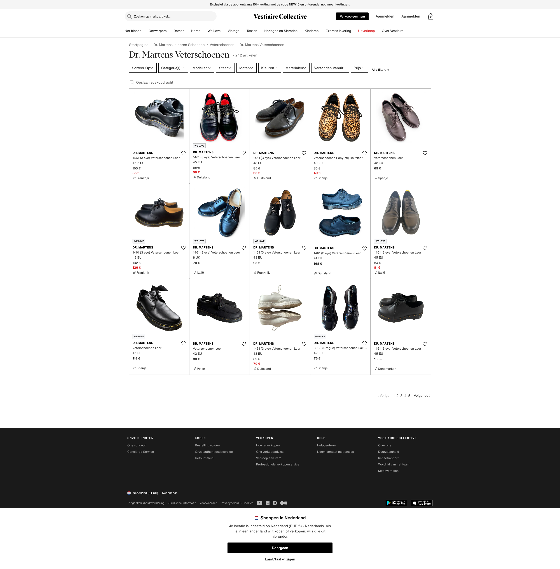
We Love (214, 30)
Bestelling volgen (207, 445)
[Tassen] (260, 31)
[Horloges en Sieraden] (301, 31)
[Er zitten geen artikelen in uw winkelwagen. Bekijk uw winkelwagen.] (431, 16)
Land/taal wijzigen (280, 559)
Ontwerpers (158, 30)
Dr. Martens (163, 44)
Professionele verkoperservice (277, 464)
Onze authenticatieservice (214, 451)
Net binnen (133, 30)
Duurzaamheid (388, 451)
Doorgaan (280, 547)
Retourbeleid (204, 458)
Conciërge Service (140, 451)
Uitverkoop (366, 30)
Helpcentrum (326, 445)
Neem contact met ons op (335, 451)
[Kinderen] (322, 31)
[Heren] (204, 31)
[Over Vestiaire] (407, 31)
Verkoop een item (352, 16)
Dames (179, 30)
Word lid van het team (394, 464)
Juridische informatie (182, 503)
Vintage (234, 30)
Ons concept (136, 445)
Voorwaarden (208, 503)
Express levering (338, 30)
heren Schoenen (191, 44)
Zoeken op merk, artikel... (152, 16)
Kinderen (311, 30)
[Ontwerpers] (170, 31)
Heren (196, 30)
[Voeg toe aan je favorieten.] (183, 153)
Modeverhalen (388, 471)
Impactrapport (388, 458)
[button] (431, 16)
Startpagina (139, 44)
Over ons (384, 445)
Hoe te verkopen (268, 445)
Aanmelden (385, 16)
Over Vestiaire (393, 30)
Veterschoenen (222, 44)
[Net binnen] (145, 31)
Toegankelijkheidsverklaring (145, 503)
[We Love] (224, 31)
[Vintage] (243, 31)
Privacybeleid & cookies (237, 503)
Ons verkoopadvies (270, 451)
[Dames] (187, 31)
